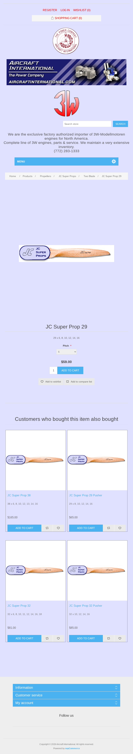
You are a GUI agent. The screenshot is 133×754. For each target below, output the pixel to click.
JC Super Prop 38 (18, 495)
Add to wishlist (53, 381)
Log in (65, 10)
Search (120, 124)
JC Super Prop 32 (18, 605)
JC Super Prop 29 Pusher (85, 495)
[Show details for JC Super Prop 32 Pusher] (97, 571)
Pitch (66, 345)
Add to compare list (81, 381)
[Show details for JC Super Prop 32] (36, 571)
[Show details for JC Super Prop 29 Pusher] (97, 460)
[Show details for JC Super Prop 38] (36, 460)
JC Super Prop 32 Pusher (85, 605)
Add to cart (70, 370)
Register (50, 10)
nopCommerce (72, 748)
